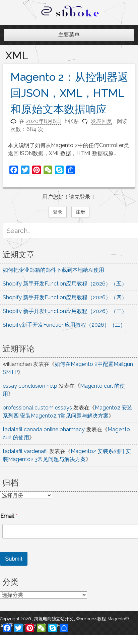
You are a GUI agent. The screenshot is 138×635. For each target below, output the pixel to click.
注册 (80, 211)
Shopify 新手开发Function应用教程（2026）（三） (65, 311)
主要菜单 (69, 35)
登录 (57, 211)
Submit (13, 559)
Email (8, 516)
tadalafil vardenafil (25, 451)
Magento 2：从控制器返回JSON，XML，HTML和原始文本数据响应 (69, 93)
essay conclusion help (30, 386)
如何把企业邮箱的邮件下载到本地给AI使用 (53, 270)
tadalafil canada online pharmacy (44, 429)
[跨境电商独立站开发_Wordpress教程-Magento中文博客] (70, 16)
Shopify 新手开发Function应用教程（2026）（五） (65, 283)
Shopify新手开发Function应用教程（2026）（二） (64, 325)
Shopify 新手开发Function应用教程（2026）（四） (65, 297)
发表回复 (101, 121)
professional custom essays (37, 407)
